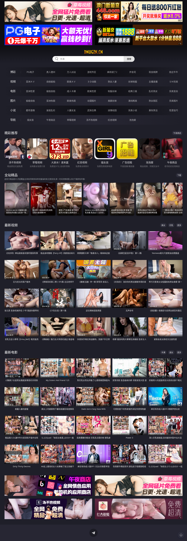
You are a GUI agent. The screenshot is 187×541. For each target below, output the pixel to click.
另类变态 (173, 91)
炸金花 (132, 72)
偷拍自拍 (50, 91)
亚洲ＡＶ (30, 81)
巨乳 (171, 225)
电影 (13, 91)
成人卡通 (71, 91)
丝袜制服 (132, 81)
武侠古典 (91, 110)
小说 (13, 110)
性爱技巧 (173, 110)
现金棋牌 (153, 72)
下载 (179, 175)
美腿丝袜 (112, 100)
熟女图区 (153, 100)
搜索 (129, 58)
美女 (163, 225)
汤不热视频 (91, 119)
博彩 (13, 72)
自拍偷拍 (50, 81)
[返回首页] (181, 535)
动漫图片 (91, 100)
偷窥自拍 (30, 100)
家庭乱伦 (50, 110)
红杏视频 (112, 119)
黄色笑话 (153, 110)
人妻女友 (71, 110)
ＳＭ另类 (173, 81)
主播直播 (153, 81)
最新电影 (11, 352)
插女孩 (30, 119)
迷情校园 (112, 110)
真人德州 (50, 72)
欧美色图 (71, 100)
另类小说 (132, 110)
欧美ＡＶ (71, 81)
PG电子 (30, 72)
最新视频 (11, 225)
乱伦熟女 (153, 91)
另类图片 (173, 100)
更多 (179, 225)
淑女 (171, 352)
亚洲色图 (50, 100)
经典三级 (132, 91)
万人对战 (71, 72)
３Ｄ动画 (91, 81)
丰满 (163, 352)
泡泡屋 (132, 119)
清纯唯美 (132, 100)
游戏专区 (91, 72)
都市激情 (30, 110)
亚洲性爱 (30, 91)
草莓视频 (71, 119)
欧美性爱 (91, 91)
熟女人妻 (112, 81)
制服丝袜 (112, 91)
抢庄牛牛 (173, 72)
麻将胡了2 (112, 72)
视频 (13, 81)
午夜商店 (50, 119)
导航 (13, 120)
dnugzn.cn (93, 52)
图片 (13, 101)
